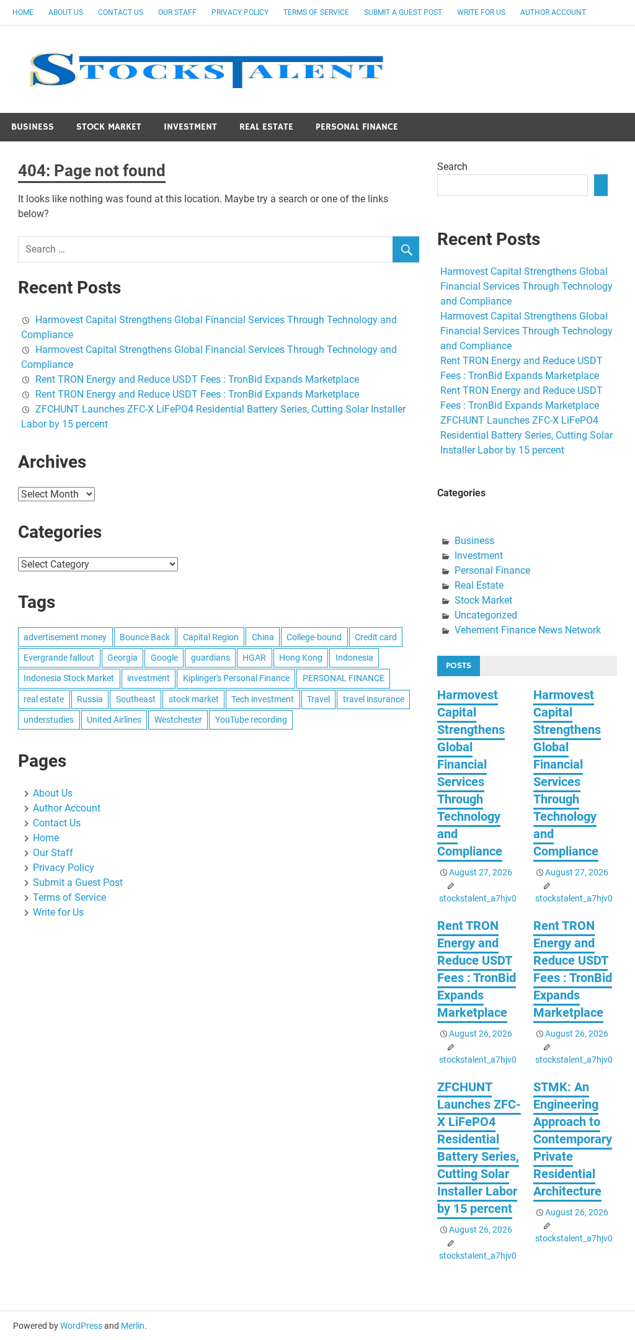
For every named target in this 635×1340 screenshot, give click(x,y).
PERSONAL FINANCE (343, 678)
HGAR (254, 658)
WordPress (81, 1326)
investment (148, 678)
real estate (44, 699)
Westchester (178, 720)
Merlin (132, 1326)
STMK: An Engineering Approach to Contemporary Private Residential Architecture (572, 1139)
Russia (90, 699)
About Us (65, 12)
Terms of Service (316, 12)
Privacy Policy (240, 12)
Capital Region (211, 637)
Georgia (122, 658)
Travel (318, 699)
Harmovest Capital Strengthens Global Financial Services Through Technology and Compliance (526, 286)
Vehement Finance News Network (528, 630)
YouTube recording (251, 720)
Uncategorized (486, 615)
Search (452, 166)
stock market (194, 699)
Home (22, 12)
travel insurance (373, 699)
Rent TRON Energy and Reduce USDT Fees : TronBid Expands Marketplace (197, 379)
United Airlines (114, 720)
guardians (210, 658)
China (263, 637)
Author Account (553, 12)
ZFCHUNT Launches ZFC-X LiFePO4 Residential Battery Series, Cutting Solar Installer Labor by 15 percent (526, 435)
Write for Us (481, 12)
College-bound (314, 637)
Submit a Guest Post (403, 12)
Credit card (376, 637)
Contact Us (120, 12)
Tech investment (262, 699)
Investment (190, 127)
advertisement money (65, 637)
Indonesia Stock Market (69, 678)
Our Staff (177, 12)
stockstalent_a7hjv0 (478, 898)
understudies (49, 720)
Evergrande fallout (59, 658)
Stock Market (108, 127)
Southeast (136, 699)
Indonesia (354, 658)
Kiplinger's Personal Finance (236, 678)
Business (32, 127)
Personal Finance (357, 127)
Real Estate (266, 127)
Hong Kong (300, 658)
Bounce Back (145, 637)
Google (164, 658)
